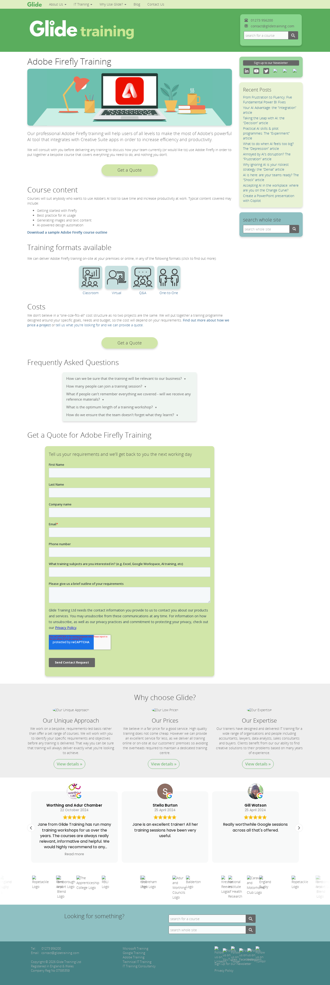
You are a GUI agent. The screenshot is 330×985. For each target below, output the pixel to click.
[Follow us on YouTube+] (230, 954)
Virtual (116, 292)
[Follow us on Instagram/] (254, 954)
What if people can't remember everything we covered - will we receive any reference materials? (128, 396)
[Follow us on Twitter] (235, 954)
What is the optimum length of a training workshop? (111, 407)
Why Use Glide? (112, 4)
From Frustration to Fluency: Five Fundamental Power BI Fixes (267, 99)
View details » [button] (69, 764)
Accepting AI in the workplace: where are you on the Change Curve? (271, 187)
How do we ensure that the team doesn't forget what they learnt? (122, 414)
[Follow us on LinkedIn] (221, 954)
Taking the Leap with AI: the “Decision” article (264, 120)
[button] (129, 170)
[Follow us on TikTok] (261, 954)
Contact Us (155, 4)
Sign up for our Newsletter (233, 964)
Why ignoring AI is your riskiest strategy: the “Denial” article (266, 167)
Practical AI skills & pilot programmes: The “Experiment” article (266, 133)
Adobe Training (133, 957)
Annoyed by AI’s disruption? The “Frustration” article (267, 156)
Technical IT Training (137, 962)
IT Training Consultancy (139, 966)
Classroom (91, 292)
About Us (56, 4)
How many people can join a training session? (106, 386)
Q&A (142, 292)
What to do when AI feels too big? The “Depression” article (268, 146)
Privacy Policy (224, 970)
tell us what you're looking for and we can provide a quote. (99, 325)
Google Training (134, 953)
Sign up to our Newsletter (271, 63)
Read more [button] (74, 854)
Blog (137, 4)
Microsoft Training (135, 948)
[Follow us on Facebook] (246, 954)
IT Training (82, 4)
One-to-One (168, 292)
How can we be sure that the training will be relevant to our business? (126, 378)
